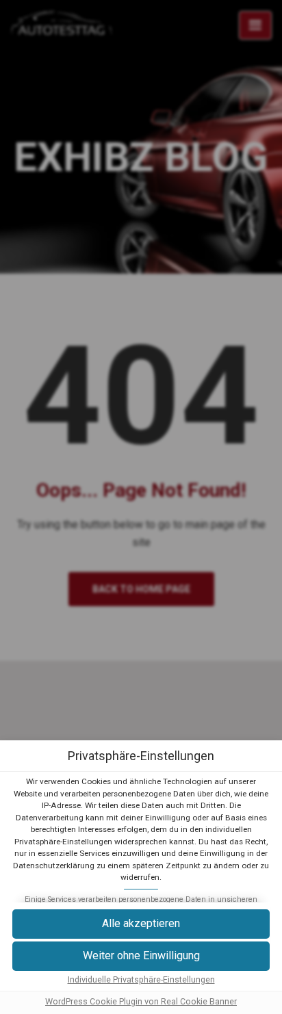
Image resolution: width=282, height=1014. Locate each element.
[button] (141, 956)
